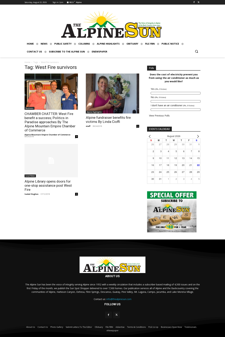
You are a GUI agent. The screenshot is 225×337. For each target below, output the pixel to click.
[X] (198, 2)
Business (29, 108)
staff (88, 126)
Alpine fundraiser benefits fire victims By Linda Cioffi (108, 120)
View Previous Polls (159, 115)
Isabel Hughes (31, 194)
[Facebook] (194, 2)
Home (27, 62)
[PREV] (150, 136)
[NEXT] (197, 136)
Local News (30, 176)
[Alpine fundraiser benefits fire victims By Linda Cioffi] (112, 93)
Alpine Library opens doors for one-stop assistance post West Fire (48, 185)
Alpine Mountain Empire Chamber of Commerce (47, 134)
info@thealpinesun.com (118, 299)
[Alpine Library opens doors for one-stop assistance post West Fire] (51, 160)
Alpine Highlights (94, 112)
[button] (196, 51)
